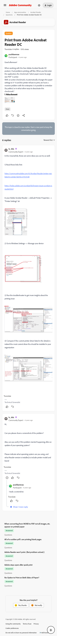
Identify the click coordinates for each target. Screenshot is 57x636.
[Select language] (39, 5)
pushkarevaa (14, 54)
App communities (20, 12)
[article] (28, 278)
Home (8, 12)
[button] (5, 6)
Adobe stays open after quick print (18, 565)
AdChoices (45, 633)
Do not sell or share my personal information (21, 633)
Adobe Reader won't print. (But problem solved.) (24, 552)
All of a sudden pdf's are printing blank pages (23, 539)
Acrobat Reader (35, 12)
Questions (9, 15)
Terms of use (27, 624)
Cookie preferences (12, 628)
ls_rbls (11, 149)
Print (7, 109)
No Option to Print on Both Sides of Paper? (21, 577)
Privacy (36, 624)
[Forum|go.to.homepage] (20, 5)
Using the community (13, 624)
